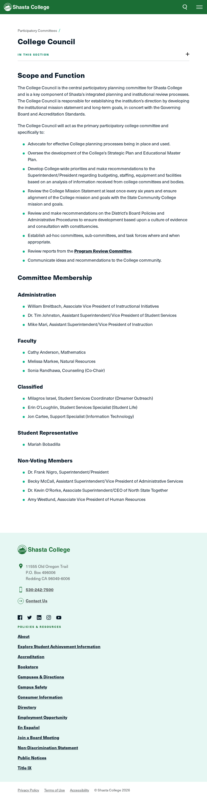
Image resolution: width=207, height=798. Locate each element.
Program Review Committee (103, 251)
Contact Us (36, 600)
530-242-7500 (40, 589)
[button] (199, 7)
